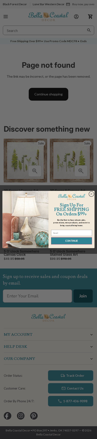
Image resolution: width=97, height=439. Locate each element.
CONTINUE (71, 240)
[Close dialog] (91, 194)
